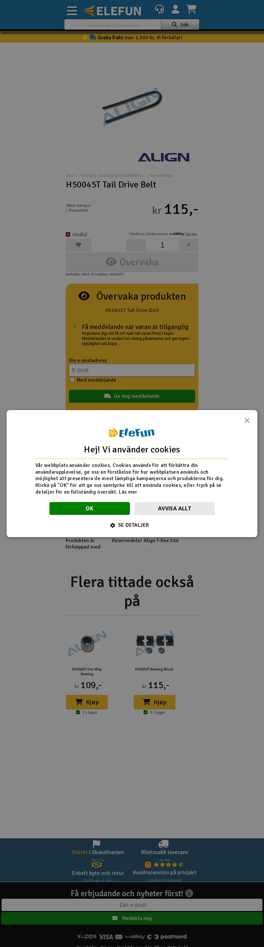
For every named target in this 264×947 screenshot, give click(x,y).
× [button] (247, 422)
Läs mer (128, 492)
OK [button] (90, 508)
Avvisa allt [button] (174, 508)
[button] (132, 525)
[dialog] (132, 473)
